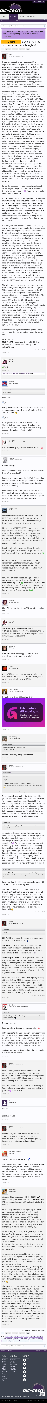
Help (44, 1351)
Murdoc (11, 666)
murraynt (12, 621)
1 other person (25, 373)
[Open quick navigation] (44, 26)
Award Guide (4, 1363)
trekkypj (12, 458)
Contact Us (39, 1351)
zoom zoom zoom (36, 1341)
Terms (4, 1370)
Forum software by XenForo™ (9, 1400)
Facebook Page (4, 1375)
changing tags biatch (36, 1336)
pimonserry (13, 737)
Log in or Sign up (39, 1)
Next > (28, 49)
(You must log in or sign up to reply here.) (34, 1330)
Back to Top (4, 1379)
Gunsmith (15, 373)
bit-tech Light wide (6, 1351)
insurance (32, 1338)
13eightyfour (13, 689)
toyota (11, 1341)
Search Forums (5, 21)
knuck (10, 373)
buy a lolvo (9, 1336)
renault (5, 1341)
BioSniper (12, 1189)
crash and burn (7, 1338)
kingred (11, 600)
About (4, 1361)
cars (26, 1336)
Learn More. (7, 36)
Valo (10, 1101)
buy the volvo (19, 1336)
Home (5, 17)
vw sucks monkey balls (22, 1341)
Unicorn (11, 54)
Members (31, 17)
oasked (11, 381)
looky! (33, 953)
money (40, 1338)
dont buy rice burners (20, 1338)
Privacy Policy (42, 1400)
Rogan (11, 359)
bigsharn (12, 646)
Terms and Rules (32, 1400)
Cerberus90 (13, 508)
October (5, 373)
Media (22, 17)
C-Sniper (12, 440)
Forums (13, 17)
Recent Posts (16, 21)
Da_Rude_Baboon (15, 1151)
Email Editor (4, 1367)
